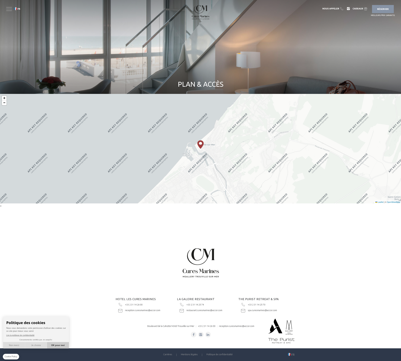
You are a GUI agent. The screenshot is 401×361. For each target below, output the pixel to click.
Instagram (348, 8)
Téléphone (333, 8)
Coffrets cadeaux (360, 8)
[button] (200, 144)
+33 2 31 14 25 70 (261, 304)
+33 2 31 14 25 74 (200, 304)
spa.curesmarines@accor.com (261, 310)
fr (19, 9)
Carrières (167, 354)
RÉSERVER (383, 9)
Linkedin (208, 334)
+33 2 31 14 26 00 (139, 304)
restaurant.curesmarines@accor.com (200, 310)
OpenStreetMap (393, 202)
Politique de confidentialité (219, 354)
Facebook (193, 334)
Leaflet (380, 202)
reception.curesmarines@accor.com (139, 310)
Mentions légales (189, 354)
